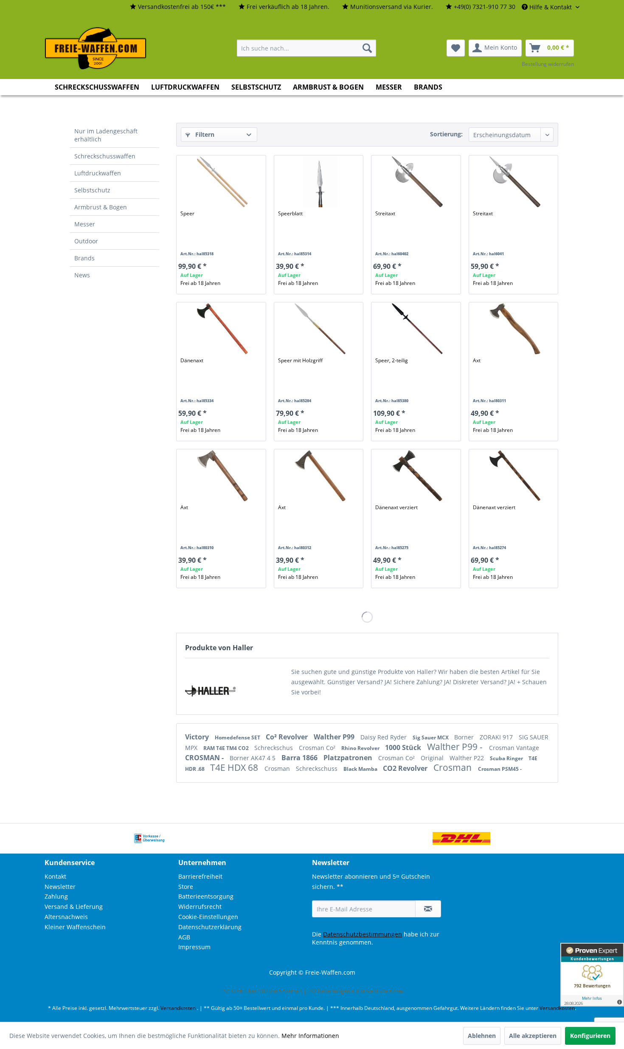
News (82, 275)
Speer (187, 213)
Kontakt (55, 876)
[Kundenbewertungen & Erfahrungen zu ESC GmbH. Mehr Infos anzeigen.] (592, 975)
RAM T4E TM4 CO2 (226, 748)
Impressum (194, 947)
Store (185, 887)
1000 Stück (404, 747)
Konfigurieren (590, 1036)
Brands (84, 258)
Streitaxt (385, 213)
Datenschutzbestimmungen (362, 934)
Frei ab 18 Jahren (200, 283)
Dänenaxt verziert (396, 507)
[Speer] (222, 181)
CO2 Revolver (406, 768)
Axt (477, 360)
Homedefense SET (238, 737)
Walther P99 (335, 737)
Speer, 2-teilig (391, 360)
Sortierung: (446, 134)
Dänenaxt (191, 360)
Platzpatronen (348, 757)
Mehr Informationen (310, 1036)
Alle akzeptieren (533, 1036)
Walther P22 (468, 758)
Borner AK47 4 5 (253, 758)
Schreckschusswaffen (104, 156)
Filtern (204, 134)
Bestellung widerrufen (548, 64)
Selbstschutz (92, 190)
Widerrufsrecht (200, 906)
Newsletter (60, 887)
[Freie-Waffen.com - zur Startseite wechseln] (96, 48)
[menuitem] (178, 7)
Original (433, 758)
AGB (184, 937)
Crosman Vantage (514, 748)
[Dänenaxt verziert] (417, 475)
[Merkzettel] (456, 47)
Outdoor (86, 241)
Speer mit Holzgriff (300, 360)
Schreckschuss (317, 768)
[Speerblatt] (320, 181)
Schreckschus (274, 748)
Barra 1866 (300, 757)
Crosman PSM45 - (500, 769)
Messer (84, 224)
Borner (464, 737)
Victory (198, 737)
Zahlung (56, 896)
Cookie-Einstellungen (208, 917)
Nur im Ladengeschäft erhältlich (106, 135)
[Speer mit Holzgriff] (320, 328)
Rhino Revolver (361, 748)
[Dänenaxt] (222, 328)
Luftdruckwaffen (97, 173)
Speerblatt (290, 213)
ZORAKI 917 (497, 737)
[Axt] (515, 328)
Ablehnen (482, 1036)
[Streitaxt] (417, 181)
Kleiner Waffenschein (75, 927)
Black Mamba (361, 769)
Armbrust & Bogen (100, 207)
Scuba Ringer (507, 758)
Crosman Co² (318, 748)
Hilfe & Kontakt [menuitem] (550, 7)
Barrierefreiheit (200, 876)
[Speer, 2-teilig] (417, 328)
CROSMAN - (205, 757)
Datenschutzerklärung (210, 927)
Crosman (278, 768)
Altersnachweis (66, 917)
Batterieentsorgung (205, 896)
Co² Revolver (287, 737)
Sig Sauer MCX (431, 737)
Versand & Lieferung (74, 906)
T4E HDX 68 (235, 767)
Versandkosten (178, 1008)
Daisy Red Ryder (384, 737)
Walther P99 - (456, 747)
